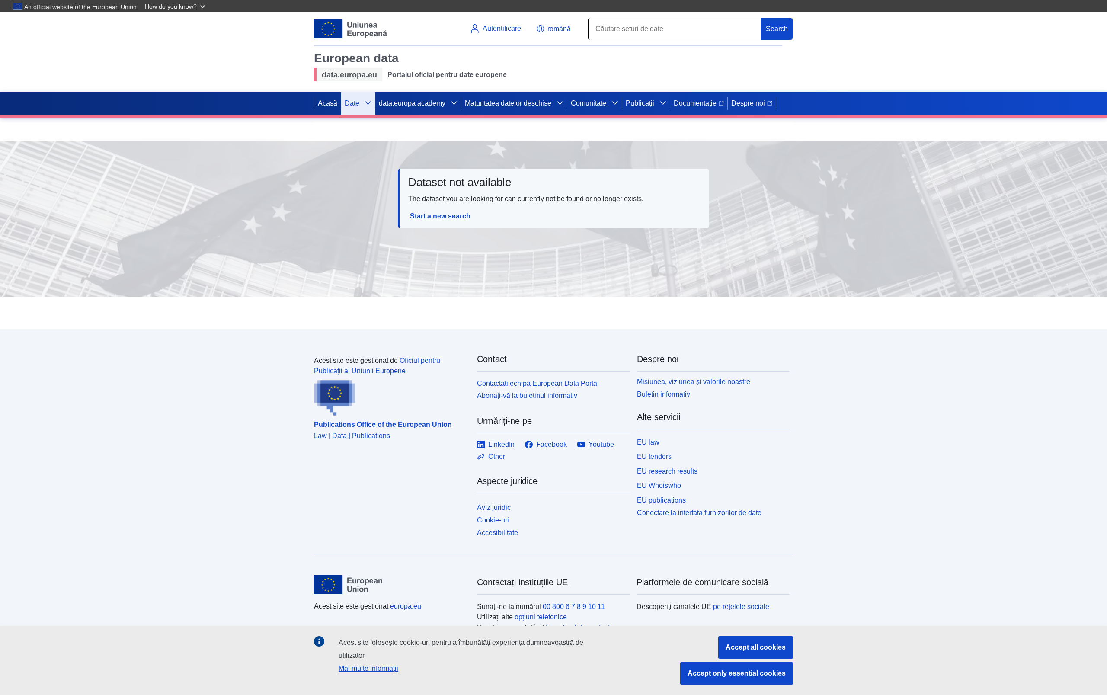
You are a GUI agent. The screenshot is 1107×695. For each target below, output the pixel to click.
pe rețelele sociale (741, 606)
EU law (648, 442)
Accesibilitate (497, 532)
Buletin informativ (663, 394)
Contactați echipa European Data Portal (538, 383)
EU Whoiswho (659, 485)
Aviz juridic (494, 507)
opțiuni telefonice (541, 617)
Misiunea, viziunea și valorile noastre (693, 381)
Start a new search (440, 216)
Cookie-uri (493, 520)
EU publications (661, 500)
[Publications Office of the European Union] (390, 396)
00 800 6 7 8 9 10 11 (574, 606)
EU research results (667, 471)
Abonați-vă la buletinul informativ (527, 395)
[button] (176, 6)
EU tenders (654, 456)
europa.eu (405, 606)
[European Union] (390, 584)
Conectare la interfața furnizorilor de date (699, 512)
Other (496, 456)
